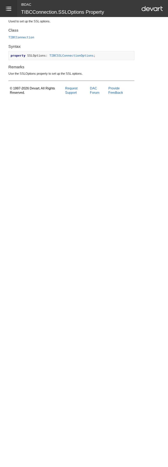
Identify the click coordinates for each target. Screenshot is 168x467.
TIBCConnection (21, 37)
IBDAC (26, 4)
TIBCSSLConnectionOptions (71, 55)
